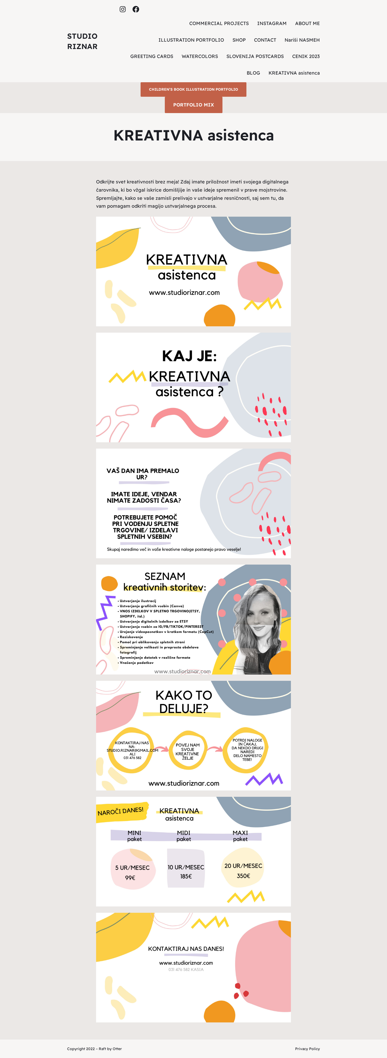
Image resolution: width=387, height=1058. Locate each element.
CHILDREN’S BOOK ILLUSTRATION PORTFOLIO (193, 89)
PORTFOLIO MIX (193, 105)
